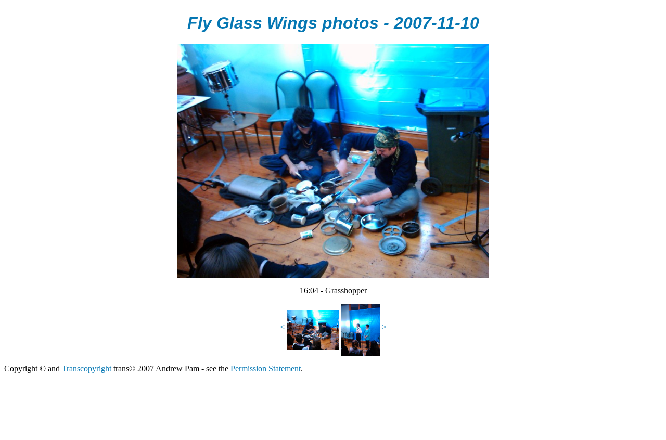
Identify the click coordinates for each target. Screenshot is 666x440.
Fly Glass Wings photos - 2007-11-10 (333, 23)
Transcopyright (86, 368)
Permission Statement (265, 368)
